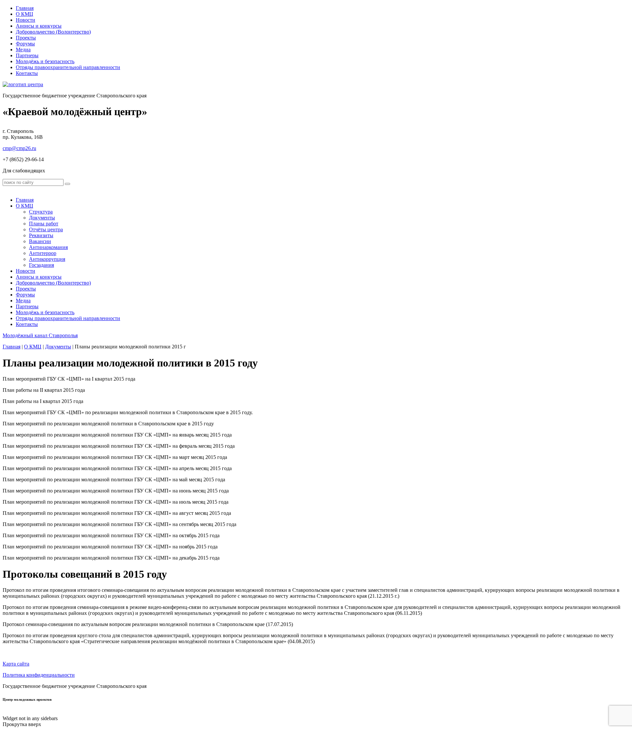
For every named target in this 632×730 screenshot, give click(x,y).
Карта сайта (16, 664)
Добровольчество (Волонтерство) (53, 32)
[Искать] (67, 184)
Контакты (27, 73)
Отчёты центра (46, 229)
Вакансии (40, 241)
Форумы (25, 43)
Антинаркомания (48, 247)
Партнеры (27, 55)
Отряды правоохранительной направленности (68, 67)
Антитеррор (42, 253)
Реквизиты (41, 235)
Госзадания (41, 265)
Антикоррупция (47, 259)
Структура (41, 211)
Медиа (23, 49)
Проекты (26, 37)
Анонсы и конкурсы (39, 26)
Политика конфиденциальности (39, 675)
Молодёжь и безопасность (45, 61)
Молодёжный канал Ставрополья (40, 335)
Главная (25, 8)
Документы (42, 217)
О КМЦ (24, 14)
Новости (25, 20)
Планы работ (43, 223)
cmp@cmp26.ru (19, 148)
